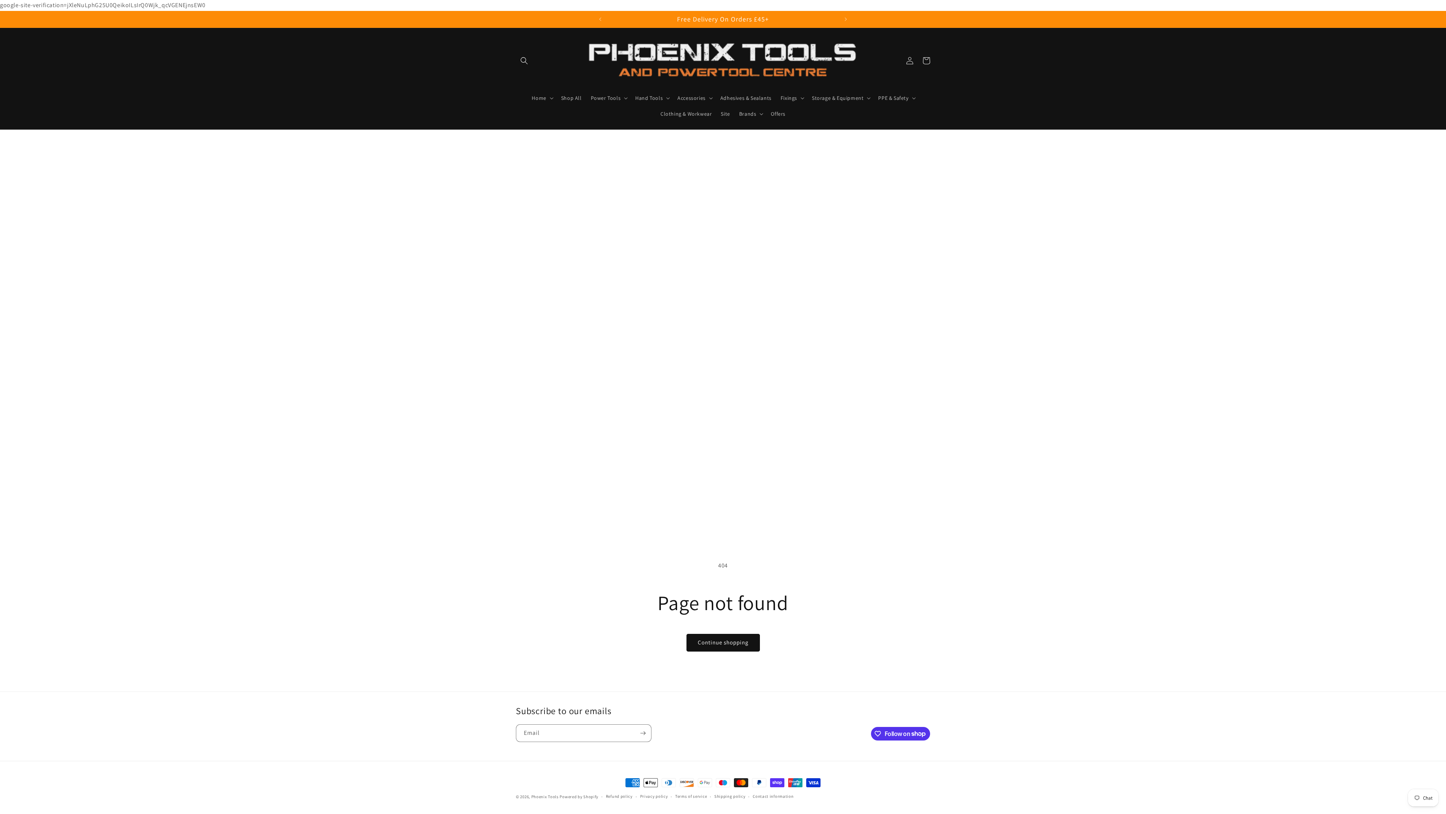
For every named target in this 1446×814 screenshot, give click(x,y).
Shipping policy (730, 796)
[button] (524, 60)
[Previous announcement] (600, 19)
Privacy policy (654, 796)
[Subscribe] (643, 733)
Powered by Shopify (579, 796)
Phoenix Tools (545, 796)
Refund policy (619, 796)
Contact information (773, 796)
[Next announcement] (845, 19)
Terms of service (691, 796)
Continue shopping (723, 642)
